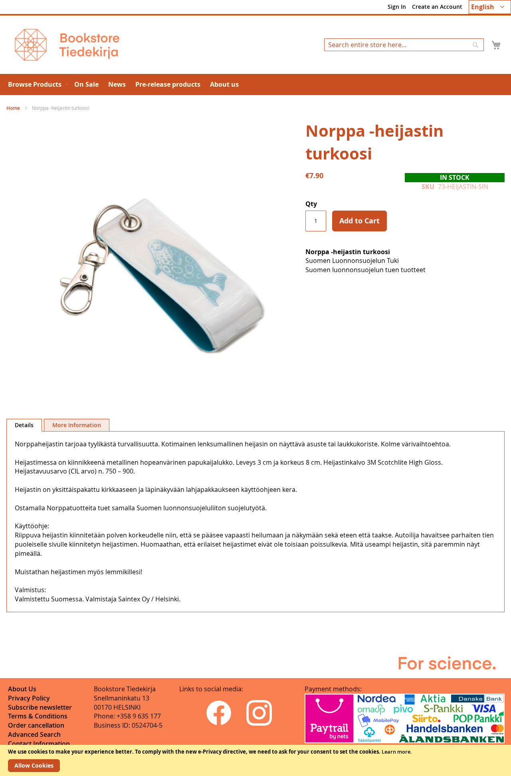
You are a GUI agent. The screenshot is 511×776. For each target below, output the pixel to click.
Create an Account (437, 6)
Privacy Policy (29, 698)
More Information (76, 425)
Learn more (396, 751)
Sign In (397, 6)
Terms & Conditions (37, 716)
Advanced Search (34, 734)
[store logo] (67, 45)
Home (13, 108)
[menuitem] (36, 84)
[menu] (255, 84)
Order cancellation (36, 725)
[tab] (24, 425)
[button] (490, 7)
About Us (22, 688)
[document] (255, 760)
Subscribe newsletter (40, 707)
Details (24, 425)
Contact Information (39, 743)
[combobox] (404, 44)
